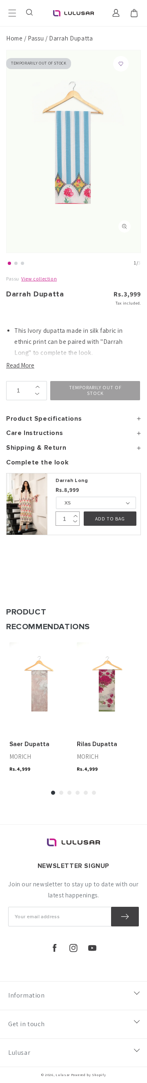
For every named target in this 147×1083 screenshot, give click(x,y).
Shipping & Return (36, 448)
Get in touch (26, 1024)
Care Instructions (34, 433)
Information (26, 995)
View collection (39, 279)
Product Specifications (44, 419)
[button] (30, 13)
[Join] (125, 916)
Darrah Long (72, 481)
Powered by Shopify (88, 1074)
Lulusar (19, 1052)
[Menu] (12, 13)
